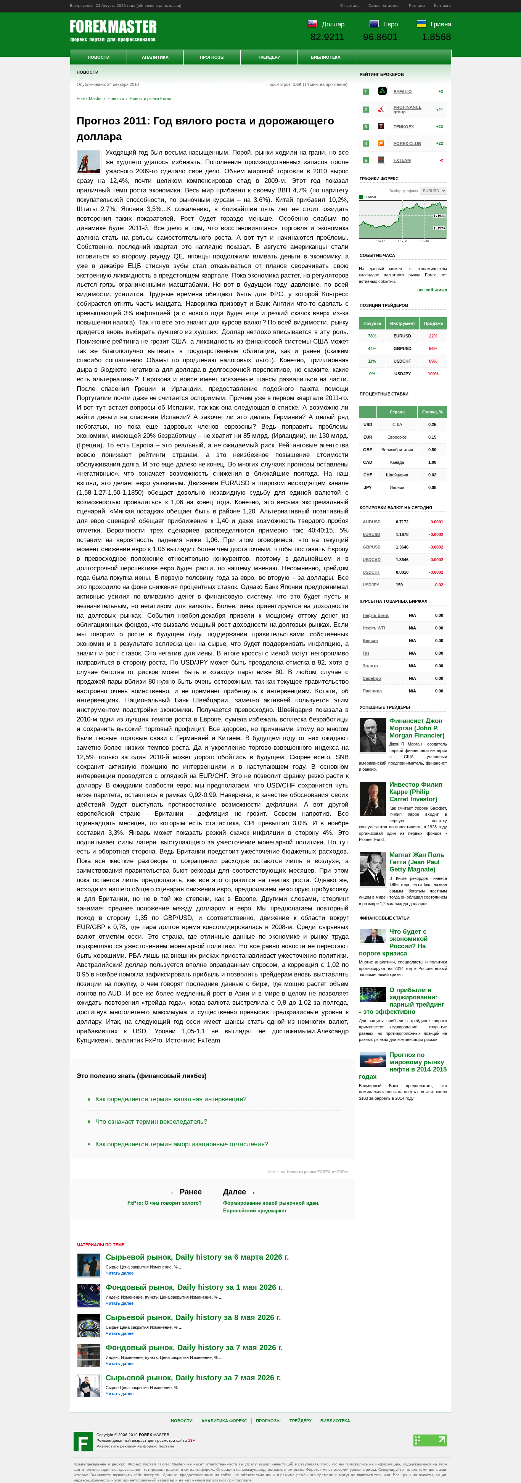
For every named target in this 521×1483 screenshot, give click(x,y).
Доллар (333, 24)
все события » (432, 289)
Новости (98, 57)
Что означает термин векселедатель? (151, 1121)
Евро (390, 24)
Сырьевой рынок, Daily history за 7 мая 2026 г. (193, 1377)
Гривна (441, 24)
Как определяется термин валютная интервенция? (170, 1099)
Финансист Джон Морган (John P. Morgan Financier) (417, 728)
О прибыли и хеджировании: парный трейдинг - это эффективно (401, 1000)
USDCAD (372, 559)
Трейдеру (269, 57)
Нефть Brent (376, 615)
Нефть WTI (374, 628)
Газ (366, 653)
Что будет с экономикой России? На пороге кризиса (393, 942)
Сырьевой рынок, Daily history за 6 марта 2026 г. (197, 1257)
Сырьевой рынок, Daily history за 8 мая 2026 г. (193, 1317)
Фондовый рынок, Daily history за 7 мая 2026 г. (194, 1347)
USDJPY (371, 585)
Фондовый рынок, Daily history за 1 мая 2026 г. (194, 1287)
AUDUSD (372, 522)
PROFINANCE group (407, 109)
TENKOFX (404, 126)
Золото (370, 665)
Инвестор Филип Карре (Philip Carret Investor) (415, 791)
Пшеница (372, 691)
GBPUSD (372, 547)
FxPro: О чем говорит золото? (164, 1197)
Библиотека (326, 57)
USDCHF (371, 572)
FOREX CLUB (407, 143)
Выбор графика (403, 191)
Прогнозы (212, 57)
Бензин (370, 640)
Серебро (372, 678)
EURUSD (371, 534)
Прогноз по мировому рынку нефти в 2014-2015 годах (403, 1065)
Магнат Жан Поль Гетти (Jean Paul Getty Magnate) (416, 862)
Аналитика (155, 57)
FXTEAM (402, 160)
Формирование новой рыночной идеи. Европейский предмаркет (271, 1201)
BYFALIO (403, 91)
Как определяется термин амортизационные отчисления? (181, 1144)
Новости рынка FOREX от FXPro (318, 1172)
